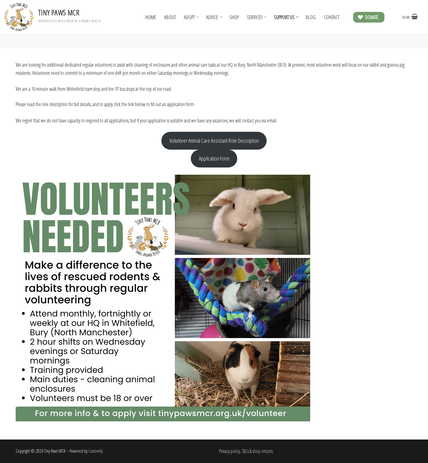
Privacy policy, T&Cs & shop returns (246, 451)
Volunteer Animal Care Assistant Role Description (214, 140)
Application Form (214, 158)
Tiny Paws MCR (58, 12)
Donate (371, 17)
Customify (95, 451)
